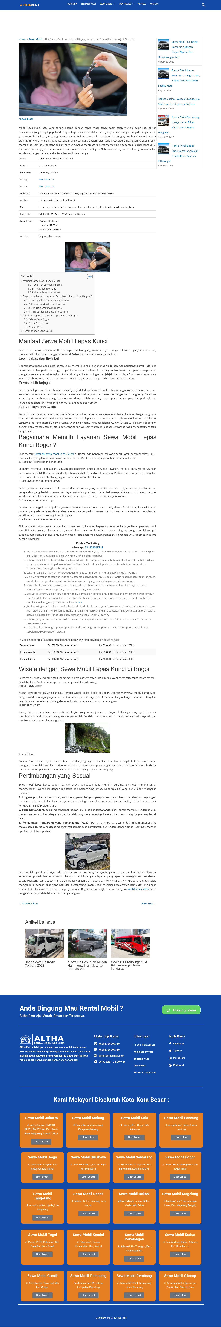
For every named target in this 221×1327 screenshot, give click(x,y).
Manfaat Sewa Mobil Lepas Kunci (41, 280)
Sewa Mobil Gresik (42, 1276)
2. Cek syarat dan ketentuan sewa (47, 304)
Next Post (148, 903)
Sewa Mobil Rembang (134, 1276)
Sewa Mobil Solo (134, 1118)
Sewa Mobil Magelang (180, 1194)
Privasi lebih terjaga (45, 288)
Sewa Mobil (27, 118)
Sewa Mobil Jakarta (41, 1118)
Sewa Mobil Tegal (42, 1235)
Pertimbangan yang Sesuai (38, 331)
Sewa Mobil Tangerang (42, 1196)
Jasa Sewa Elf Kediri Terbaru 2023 (40, 963)
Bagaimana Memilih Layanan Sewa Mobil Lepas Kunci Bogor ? (57, 296)
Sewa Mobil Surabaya (88, 1157)
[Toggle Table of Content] (88, 276)
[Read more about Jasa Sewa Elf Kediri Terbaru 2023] (44, 943)
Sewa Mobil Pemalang (88, 1276)
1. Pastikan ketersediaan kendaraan (48, 300)
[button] (203, 5)
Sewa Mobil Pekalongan (134, 1237)
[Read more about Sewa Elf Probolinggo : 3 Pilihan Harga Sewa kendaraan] (130, 943)
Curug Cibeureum (38, 323)
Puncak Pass (35, 327)
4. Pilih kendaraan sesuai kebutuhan (48, 311)
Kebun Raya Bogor (38, 319)
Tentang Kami (88, 3)
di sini (78, 602)
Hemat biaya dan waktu (47, 292)
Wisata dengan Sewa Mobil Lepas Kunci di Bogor (50, 315)
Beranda (72, 3)
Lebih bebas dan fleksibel (48, 284)
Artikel (142, 3)
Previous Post (28, 903)
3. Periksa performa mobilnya (45, 308)
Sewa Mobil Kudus (180, 1235)
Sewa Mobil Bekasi (134, 1194)
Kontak (154, 3)
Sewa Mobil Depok (88, 1194)
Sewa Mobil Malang (88, 1118)
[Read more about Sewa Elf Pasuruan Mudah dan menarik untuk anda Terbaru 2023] (87, 943)
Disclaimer (140, 1065)
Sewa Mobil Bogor (180, 1157)
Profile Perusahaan (144, 1044)
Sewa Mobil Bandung (181, 1118)
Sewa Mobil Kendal (88, 1235)
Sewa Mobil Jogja (42, 1157)
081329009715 (46, 179)
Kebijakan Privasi (143, 1051)
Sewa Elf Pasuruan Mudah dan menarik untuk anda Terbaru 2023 (87, 965)
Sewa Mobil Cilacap (180, 1276)
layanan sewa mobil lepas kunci (54, 454)
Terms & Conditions (145, 1072)
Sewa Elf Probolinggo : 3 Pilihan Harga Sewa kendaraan (129, 965)
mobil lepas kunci (138, 889)
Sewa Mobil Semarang (134, 1157)
